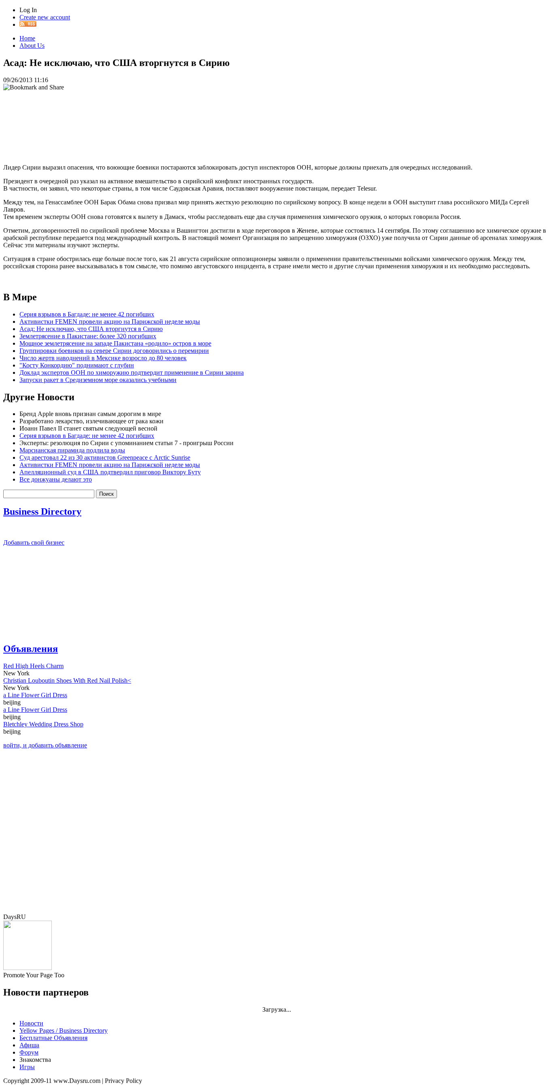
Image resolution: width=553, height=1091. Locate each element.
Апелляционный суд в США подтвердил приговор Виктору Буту (110, 472)
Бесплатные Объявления (53, 1037)
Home (27, 38)
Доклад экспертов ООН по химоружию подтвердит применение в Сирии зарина (131, 372)
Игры (27, 1066)
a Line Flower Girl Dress (35, 695)
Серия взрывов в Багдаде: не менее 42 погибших (86, 314)
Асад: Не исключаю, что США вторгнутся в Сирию (91, 328)
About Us (32, 45)
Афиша (29, 1045)
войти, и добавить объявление (45, 745)
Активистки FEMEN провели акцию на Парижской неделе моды (109, 321)
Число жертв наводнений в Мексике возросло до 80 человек (103, 357)
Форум (28, 1052)
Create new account (44, 17)
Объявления (30, 648)
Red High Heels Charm (33, 665)
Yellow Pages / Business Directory (63, 1030)
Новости (31, 1023)
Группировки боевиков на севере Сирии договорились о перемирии (114, 350)
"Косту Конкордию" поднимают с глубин (76, 365)
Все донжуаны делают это (55, 479)
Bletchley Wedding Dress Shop (43, 724)
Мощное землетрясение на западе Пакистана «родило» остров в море (115, 343)
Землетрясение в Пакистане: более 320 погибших (87, 336)
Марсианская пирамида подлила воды (72, 450)
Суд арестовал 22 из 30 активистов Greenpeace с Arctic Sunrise (104, 457)
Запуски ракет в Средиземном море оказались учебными (98, 379)
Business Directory (42, 511)
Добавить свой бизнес (33, 542)
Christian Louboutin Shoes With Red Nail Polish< (67, 680)
